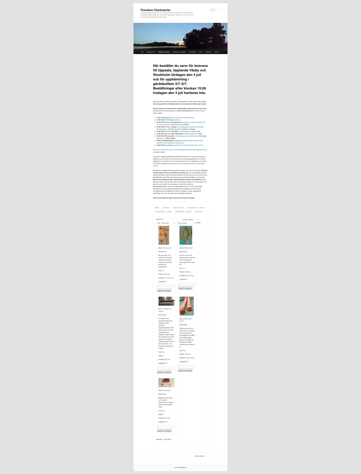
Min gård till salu (151, 52)
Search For (159, 219)
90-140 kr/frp (190, 275)
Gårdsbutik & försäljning (179, 52)
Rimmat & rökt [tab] (178, 207)
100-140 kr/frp (169, 278)
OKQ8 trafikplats (172, 120)
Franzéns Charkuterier (156, 10)
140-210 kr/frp (190, 358)
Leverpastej (166, 390)
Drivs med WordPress (180, 467)
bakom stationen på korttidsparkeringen (179, 118)
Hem (142, 52)
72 (187, 361)
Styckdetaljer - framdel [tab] (195, 207)
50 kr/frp (167, 359)
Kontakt (217, 52)
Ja (163, 270)
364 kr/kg (167, 274)
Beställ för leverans (164, 52)
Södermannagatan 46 (190, 134)
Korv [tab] (157, 207)
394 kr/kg (187, 272)
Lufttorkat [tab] (166, 207)
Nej (163, 352)
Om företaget (192, 52)
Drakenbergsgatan (184, 131)
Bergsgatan (185, 122)
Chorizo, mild (167, 248)
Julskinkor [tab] (198, 211)
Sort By (185, 219)
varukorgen (201, 456)
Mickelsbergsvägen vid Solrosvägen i (191, 136)
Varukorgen (195, 175)
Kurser (200, 52)
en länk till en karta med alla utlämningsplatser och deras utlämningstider (179, 150)
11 (166, 281)
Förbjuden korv (188, 248)
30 (166, 363)
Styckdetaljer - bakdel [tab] (183, 211)
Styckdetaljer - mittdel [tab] (163, 211)
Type (158, 223)
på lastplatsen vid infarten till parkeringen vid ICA (183, 145)
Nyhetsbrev (208, 52)
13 (166, 422)
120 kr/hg (187, 354)
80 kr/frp (167, 418)
